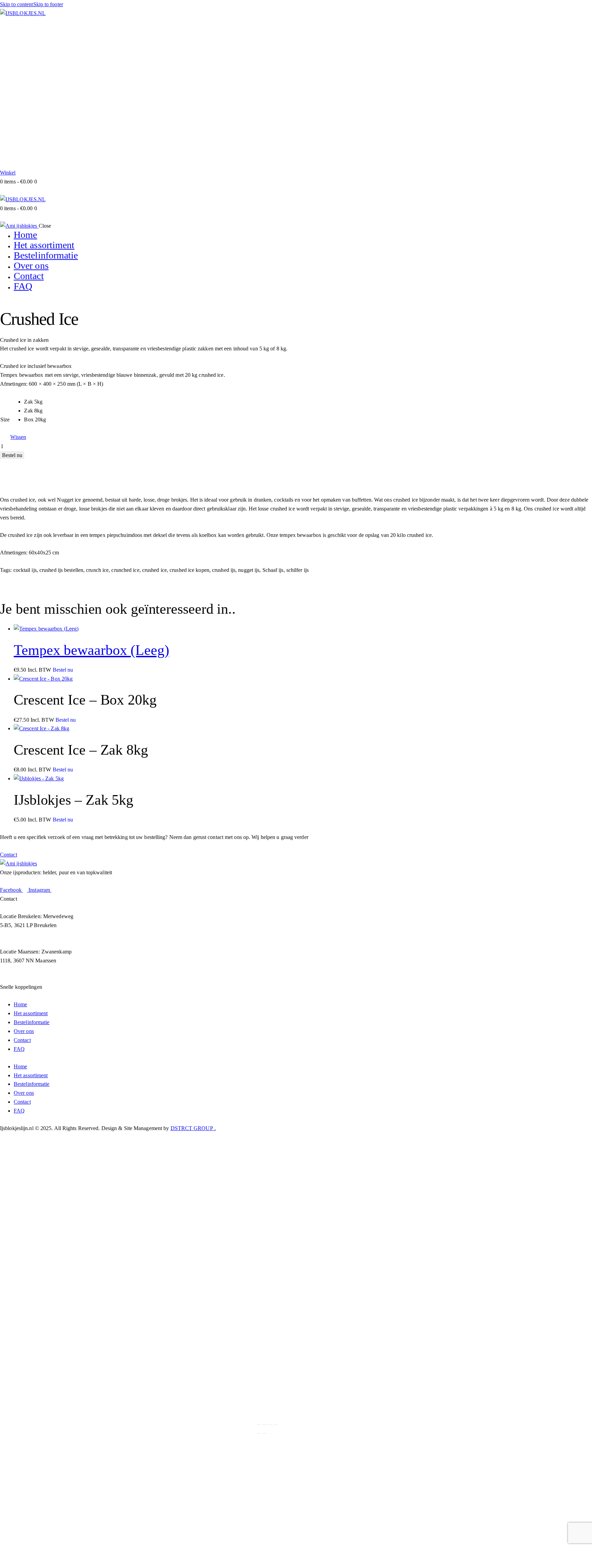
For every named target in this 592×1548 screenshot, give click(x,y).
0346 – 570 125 (17, 978)
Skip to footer (48, 4)
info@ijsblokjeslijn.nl (62, 943)
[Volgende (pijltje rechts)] (264, 1433)
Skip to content (16, 4)
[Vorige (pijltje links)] (259, 1433)
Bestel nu (12, 455)
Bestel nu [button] (63, 670)
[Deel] (270, 1424)
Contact (22, 1040)
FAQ (19, 1049)
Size (5, 419)
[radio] (35, 401)
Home (20, 1004)
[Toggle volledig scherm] (264, 1424)
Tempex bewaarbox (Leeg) (91, 650)
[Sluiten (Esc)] (275, 1424)
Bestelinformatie (32, 1022)
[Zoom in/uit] (259, 1424)
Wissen (18, 437)
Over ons (24, 1031)
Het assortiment (31, 1013)
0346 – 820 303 (17, 943)
